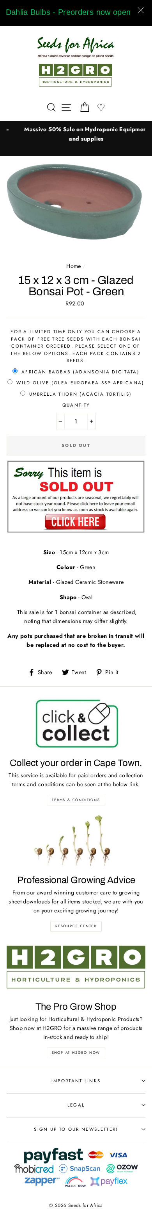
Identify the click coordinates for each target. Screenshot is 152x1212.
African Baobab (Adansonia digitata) (80, 372)
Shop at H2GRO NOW (76, 1052)
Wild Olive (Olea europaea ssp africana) (80, 383)
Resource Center (76, 925)
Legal (76, 1105)
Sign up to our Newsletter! (76, 1129)
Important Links (76, 1081)
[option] (76, 134)
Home (73, 266)
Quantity (76, 405)
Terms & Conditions (76, 799)
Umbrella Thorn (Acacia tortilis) (80, 394)
